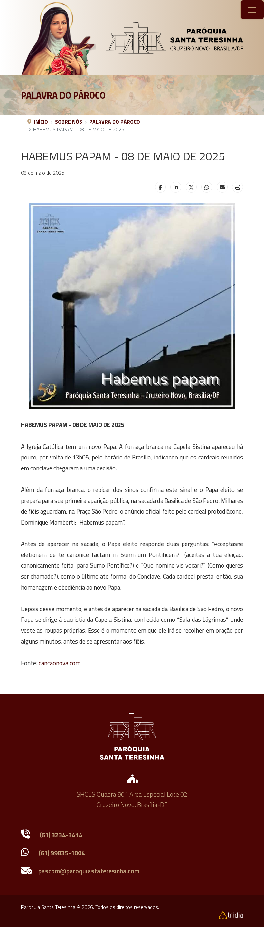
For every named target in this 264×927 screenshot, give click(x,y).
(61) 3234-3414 (61, 835)
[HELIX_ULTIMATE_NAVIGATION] (252, 10)
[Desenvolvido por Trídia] (231, 915)
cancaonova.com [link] (59, 662)
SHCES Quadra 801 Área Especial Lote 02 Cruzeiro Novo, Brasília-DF (132, 799)
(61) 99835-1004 (62, 853)
